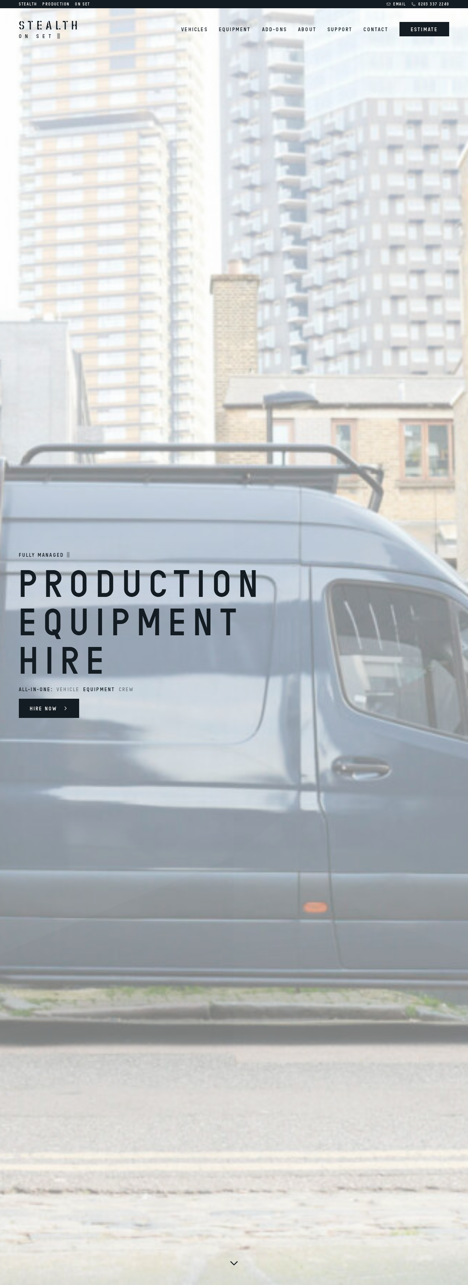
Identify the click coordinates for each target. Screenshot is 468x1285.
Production (56, 4)
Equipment (235, 29)
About (307, 29)
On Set (82, 4)
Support (340, 29)
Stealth (28, 4)
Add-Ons (274, 29)
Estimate (424, 29)
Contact (376, 29)
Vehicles (194, 29)
